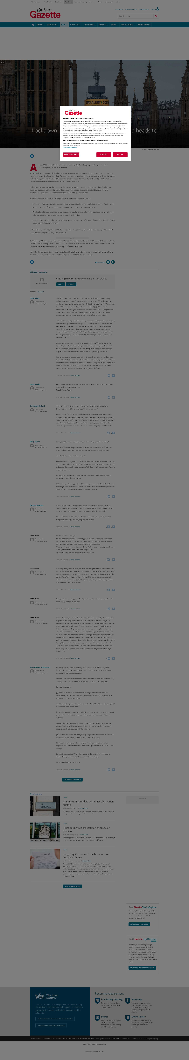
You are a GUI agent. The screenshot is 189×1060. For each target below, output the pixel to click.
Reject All (103, 154)
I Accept (120, 154)
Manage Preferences (71, 154)
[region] (95, 133)
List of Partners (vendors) (70, 147)
